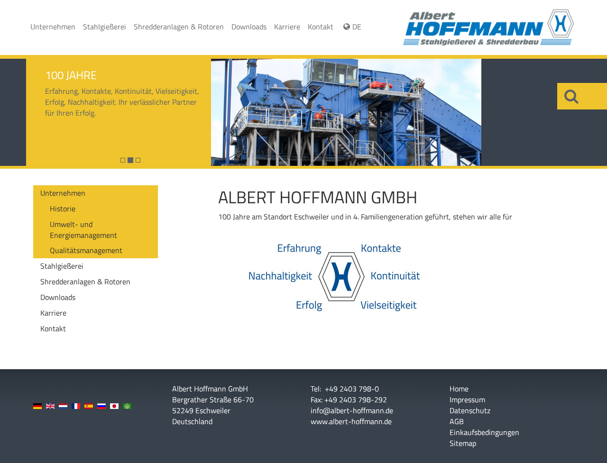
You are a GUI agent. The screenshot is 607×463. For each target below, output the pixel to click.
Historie (62, 208)
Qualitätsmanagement (86, 250)
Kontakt (320, 26)
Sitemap (463, 443)
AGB (457, 421)
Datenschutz (470, 410)
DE (356, 26)
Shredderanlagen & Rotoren (179, 26)
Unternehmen (52, 26)
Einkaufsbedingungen (484, 432)
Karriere (287, 26)
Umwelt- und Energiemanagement (83, 229)
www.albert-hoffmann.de (351, 421)
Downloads (249, 26)
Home (459, 388)
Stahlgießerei (104, 26)
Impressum (467, 399)
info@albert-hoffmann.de (352, 410)
